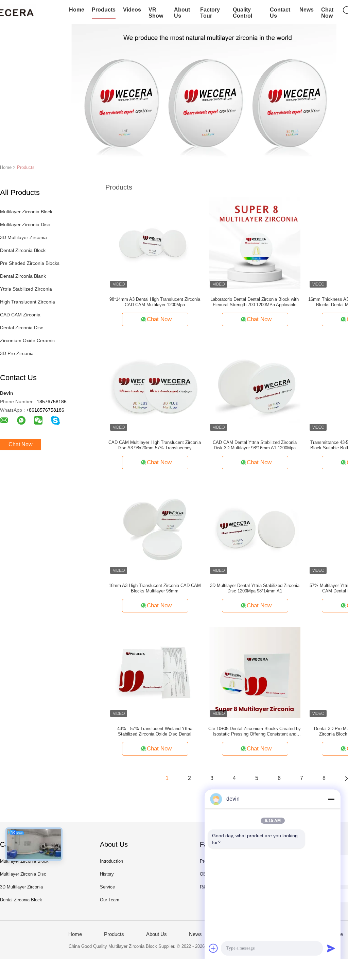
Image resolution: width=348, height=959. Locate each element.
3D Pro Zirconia (17, 353)
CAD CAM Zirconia (20, 314)
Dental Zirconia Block (23, 250)
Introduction (111, 861)
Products (104, 10)
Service (107, 886)
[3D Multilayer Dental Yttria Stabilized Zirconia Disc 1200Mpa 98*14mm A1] (254, 529)
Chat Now (327, 13)
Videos (132, 10)
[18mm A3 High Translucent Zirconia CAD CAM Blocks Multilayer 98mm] (155, 529)
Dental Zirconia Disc (21, 327)
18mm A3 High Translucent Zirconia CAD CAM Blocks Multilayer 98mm (155, 588)
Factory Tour (210, 13)
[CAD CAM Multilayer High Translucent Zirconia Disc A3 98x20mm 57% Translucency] (155, 386)
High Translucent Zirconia (27, 302)
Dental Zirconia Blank (23, 276)
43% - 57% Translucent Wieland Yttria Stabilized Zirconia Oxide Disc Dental (154, 731)
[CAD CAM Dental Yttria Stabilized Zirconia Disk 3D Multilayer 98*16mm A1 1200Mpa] (254, 386)
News (306, 10)
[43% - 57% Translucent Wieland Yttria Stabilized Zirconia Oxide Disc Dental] (155, 672)
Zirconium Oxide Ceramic (27, 340)
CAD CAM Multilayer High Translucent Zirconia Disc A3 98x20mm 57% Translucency (154, 445)
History (107, 874)
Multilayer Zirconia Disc (25, 224)
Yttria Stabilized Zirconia (26, 289)
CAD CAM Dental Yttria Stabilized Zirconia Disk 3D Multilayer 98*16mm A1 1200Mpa (255, 445)
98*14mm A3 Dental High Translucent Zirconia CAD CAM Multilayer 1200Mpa (154, 302)
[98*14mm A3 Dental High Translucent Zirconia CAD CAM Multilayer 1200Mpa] (155, 242)
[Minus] (331, 799)
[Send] (331, 948)
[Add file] (213, 948)
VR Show (156, 13)
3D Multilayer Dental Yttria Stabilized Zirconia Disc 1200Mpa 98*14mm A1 (254, 588)
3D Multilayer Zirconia (23, 237)
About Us (182, 13)
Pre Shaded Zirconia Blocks (29, 263)
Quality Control (242, 13)
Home (76, 10)
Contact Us (280, 13)
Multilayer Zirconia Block (26, 211)
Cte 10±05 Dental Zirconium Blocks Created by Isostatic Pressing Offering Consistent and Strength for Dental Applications (254, 731)
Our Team (109, 899)
